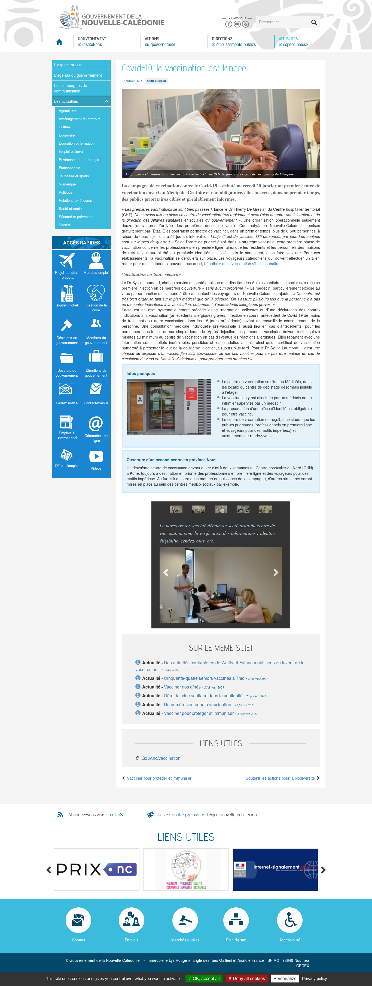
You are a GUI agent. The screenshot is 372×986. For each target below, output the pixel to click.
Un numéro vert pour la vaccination (197, 704)
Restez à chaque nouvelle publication (207, 814)
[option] (176, 509)
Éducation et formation (76, 143)
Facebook (228, 24)
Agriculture (67, 110)
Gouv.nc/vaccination (161, 758)
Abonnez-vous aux (95, 814)
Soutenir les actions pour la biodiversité (281, 778)
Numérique (67, 184)
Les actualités (66, 101)
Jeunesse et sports (74, 175)
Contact (78, 939)
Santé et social (71, 208)
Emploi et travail (71, 151)
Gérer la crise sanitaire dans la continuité (203, 695)
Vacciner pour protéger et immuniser (199, 713)
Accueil (62, 43)
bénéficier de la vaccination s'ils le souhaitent (243, 263)
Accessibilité (289, 939)
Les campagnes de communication (70, 88)
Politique (65, 192)
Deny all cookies (248, 978)
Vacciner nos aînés (182, 687)
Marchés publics (185, 939)
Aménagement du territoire (79, 118)
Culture (64, 126)
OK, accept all (206, 978)
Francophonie (69, 167)
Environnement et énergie (79, 159)
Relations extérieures (75, 200)
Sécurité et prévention (76, 216)
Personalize (285, 978)
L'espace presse (68, 64)
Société (65, 224)
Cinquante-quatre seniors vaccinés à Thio (204, 678)
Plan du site (236, 939)
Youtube (237, 24)
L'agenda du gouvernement (78, 75)
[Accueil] (111, 16)
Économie (67, 135)
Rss (245, 24)
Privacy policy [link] (314, 978)
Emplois (131, 939)
